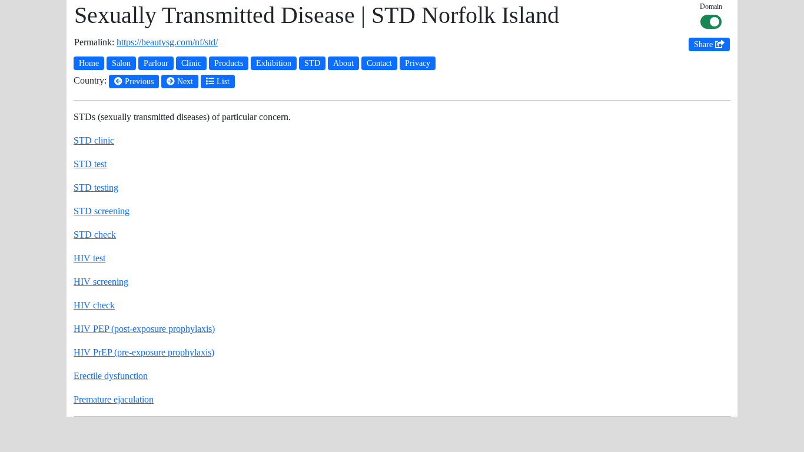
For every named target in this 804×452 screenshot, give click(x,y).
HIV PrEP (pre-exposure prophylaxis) (144, 352)
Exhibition (273, 63)
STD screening (101, 211)
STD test (90, 164)
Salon (121, 63)
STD (312, 63)
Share (704, 44)
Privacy (417, 63)
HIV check (94, 305)
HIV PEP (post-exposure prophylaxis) (144, 329)
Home (89, 63)
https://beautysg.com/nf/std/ (167, 42)
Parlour (156, 63)
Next (184, 81)
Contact (379, 63)
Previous (138, 81)
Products (228, 63)
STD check (95, 235)
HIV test (89, 258)
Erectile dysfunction (111, 376)
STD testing (96, 187)
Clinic (191, 63)
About (343, 63)
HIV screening (101, 282)
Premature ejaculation (114, 399)
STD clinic (94, 140)
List (222, 81)
